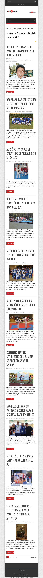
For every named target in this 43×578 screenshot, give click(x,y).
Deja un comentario (12, 61)
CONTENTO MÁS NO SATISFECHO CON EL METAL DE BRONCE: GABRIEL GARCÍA (20, 358)
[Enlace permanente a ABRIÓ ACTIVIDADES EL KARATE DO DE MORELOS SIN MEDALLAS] (21, 178)
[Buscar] (35, 1)
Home (10, 28)
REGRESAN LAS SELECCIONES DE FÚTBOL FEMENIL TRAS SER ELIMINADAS (21, 104)
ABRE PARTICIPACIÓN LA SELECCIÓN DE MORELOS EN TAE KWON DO (20, 305)
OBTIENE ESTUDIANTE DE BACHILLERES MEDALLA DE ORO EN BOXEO (20, 51)
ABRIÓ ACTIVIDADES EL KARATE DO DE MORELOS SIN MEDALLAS (21, 153)
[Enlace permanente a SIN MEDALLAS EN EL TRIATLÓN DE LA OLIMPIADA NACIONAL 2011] (22, 228)
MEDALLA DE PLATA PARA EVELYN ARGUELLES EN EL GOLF (19, 460)
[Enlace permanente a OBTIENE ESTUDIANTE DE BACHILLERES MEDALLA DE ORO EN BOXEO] (22, 79)
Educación (10, 60)
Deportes (19, 111)
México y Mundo (21, 60)
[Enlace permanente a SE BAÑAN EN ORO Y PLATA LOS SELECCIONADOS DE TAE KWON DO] (22, 280)
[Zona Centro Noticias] (21, 12)
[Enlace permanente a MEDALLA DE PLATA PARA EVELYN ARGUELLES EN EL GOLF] (21, 485)
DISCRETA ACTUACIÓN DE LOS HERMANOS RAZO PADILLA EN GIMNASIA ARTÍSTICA (19, 512)
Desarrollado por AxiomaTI (21, 575)
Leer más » (10, 92)
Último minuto (29, 60)
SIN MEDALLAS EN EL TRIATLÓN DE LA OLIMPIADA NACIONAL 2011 (20, 203)
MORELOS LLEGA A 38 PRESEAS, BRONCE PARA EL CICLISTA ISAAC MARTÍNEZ (20, 410)
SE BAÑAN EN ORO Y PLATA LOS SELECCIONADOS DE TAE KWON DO (21, 255)
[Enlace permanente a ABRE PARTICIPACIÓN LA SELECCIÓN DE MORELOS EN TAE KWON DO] (22, 330)
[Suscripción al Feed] (35, 41)
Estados (15, 60)
